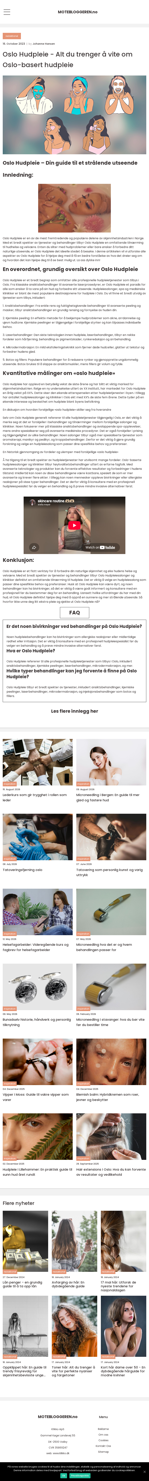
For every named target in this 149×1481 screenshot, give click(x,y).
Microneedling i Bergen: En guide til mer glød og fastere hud (108, 797)
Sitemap (103, 1452)
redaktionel (12, 36)
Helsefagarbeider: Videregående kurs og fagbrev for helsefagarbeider (36, 947)
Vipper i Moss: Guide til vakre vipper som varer (36, 1097)
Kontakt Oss (103, 1446)
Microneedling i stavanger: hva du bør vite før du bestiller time (110, 1022)
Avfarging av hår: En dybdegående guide (68, 1284)
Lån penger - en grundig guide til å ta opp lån (22, 1284)
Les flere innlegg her (74, 711)
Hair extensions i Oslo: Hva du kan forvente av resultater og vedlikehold (111, 1172)
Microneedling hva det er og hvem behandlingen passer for (104, 947)
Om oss (103, 1435)
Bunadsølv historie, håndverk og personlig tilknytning (37, 1022)
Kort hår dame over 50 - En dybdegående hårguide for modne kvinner (123, 1371)
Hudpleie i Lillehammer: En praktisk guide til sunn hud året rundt (37, 1172)
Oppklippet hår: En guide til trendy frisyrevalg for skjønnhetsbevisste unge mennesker (24, 1371)
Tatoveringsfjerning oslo (22, 870)
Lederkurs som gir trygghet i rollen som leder (35, 797)
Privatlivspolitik (80, 1475)
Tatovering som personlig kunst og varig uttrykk (109, 872)
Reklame (103, 1429)
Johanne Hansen (44, 43)
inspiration (10, 783)
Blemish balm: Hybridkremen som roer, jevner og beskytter (107, 1097)
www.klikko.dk (61, 1453)
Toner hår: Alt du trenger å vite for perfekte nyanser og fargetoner (73, 1371)
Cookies (103, 1440)
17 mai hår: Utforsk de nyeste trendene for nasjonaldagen (118, 1286)
